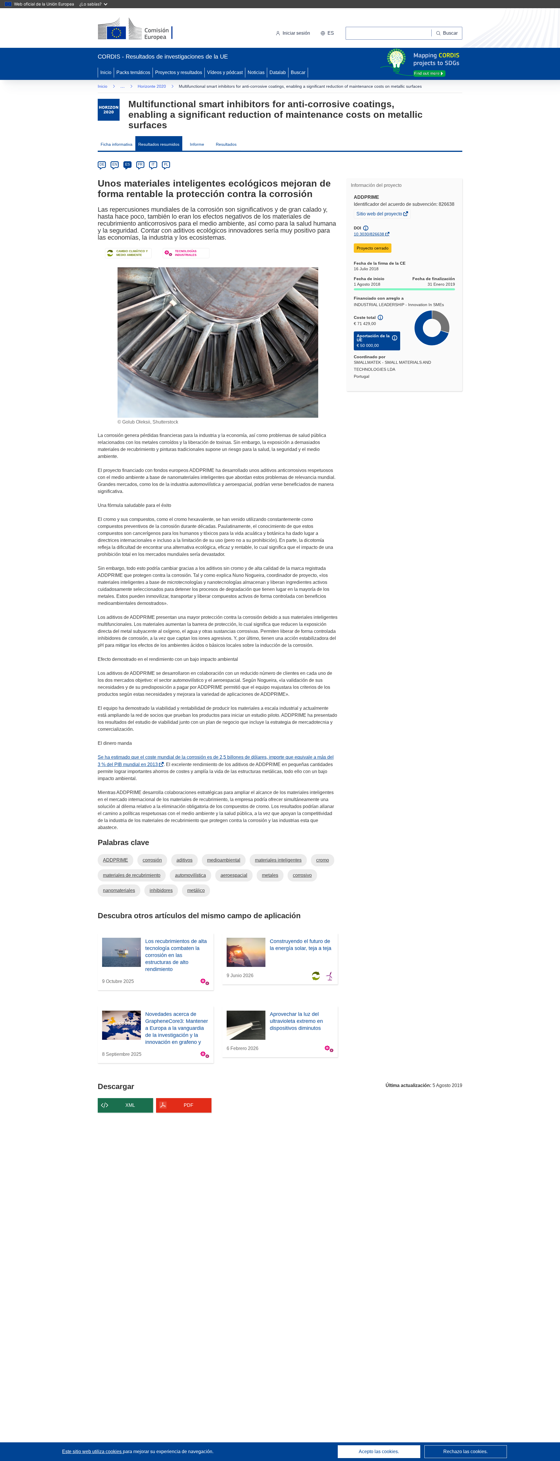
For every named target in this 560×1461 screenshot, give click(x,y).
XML (130, 1105)
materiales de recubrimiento (131, 875)
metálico (196, 890)
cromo (322, 860)
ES (127, 164)
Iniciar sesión (296, 33)
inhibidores (161, 890)
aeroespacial (233, 875)
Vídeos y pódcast (225, 72)
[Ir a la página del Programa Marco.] (109, 110)
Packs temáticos (133, 72)
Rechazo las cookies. (465, 1451)
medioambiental (223, 860)
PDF (188, 1105)
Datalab (278, 72)
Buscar (298, 72)
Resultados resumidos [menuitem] (158, 144)
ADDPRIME (115, 860)
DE (101, 164)
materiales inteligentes (278, 860)
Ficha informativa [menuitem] (116, 144)
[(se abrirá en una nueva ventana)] (145, 29)
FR (140, 164)
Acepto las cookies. (379, 1451)
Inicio (105, 72)
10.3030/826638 (369, 234)
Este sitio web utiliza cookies (92, 1451)
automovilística (190, 875)
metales (270, 875)
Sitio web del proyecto (379, 214)
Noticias (256, 72)
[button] (327, 33)
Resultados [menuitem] (226, 144)
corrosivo (302, 875)
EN (114, 164)
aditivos (184, 860)
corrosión (152, 860)
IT (153, 164)
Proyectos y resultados (178, 72)
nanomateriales (119, 890)
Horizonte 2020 (152, 86)
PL (166, 164)
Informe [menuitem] (197, 144)
